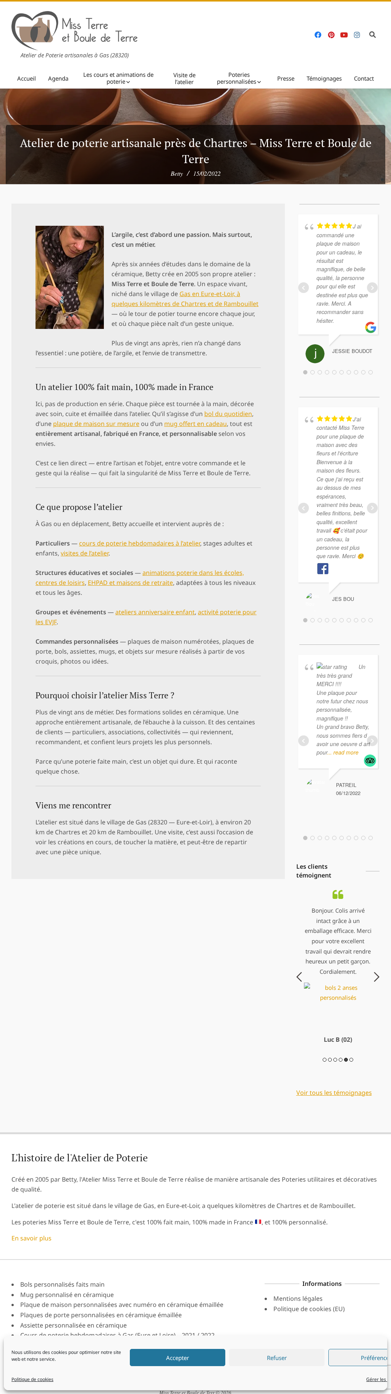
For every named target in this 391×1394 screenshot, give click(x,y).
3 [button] (335, 1110)
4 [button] (341, 1110)
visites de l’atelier (84, 553)
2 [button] (330, 1110)
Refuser (277, 1358)
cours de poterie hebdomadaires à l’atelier (139, 543)
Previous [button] (299, 1002)
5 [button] (346, 1110)
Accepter (177, 1358)
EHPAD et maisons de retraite (130, 582)
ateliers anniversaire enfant (155, 612)
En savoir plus (31, 1288)
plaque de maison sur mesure (96, 423)
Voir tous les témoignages (334, 1142)
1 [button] (324, 1110)
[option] (338, 996)
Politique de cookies (32, 1379)
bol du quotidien (228, 414)
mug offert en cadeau (195, 423)
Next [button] (377, 1002)
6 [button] (351, 1110)
